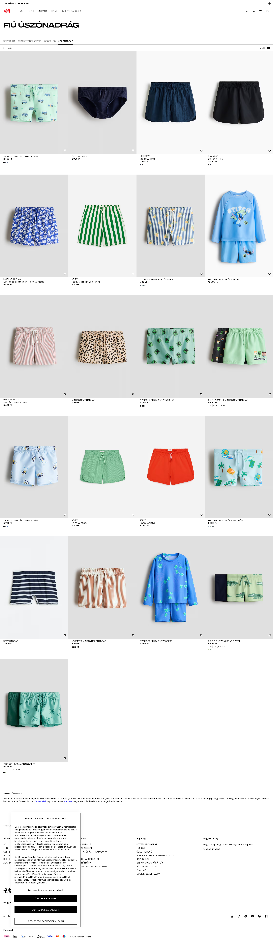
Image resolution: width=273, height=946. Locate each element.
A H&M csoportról (81, 848)
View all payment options (80, 937)
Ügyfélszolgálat (146, 844)
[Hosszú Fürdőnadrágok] (102, 226)
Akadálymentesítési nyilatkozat (89, 866)
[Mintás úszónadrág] (34, 346)
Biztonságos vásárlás (150, 863)
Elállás (141, 870)
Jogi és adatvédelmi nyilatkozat (156, 855)
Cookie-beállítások (148, 874)
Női (21, 11)
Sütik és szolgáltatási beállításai (46, 921)
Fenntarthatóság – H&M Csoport (90, 852)
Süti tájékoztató (146, 866)
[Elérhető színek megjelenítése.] (141, 165)
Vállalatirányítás (81, 863)
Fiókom (140, 848)
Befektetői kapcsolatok (85, 859)
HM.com (7, 825)
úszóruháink (40, 801)
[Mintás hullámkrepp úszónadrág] (34, 226)
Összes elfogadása (45, 898)
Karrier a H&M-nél (81, 844)
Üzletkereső (144, 852)
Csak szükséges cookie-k (45, 910)
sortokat (68, 801)
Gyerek (42, 11)
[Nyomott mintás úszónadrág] (34, 102)
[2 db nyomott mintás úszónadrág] (239, 346)
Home (54, 11)
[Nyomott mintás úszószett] (239, 226)
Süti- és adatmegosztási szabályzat (45, 890)
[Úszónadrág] (102, 102)
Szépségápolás (71, 11)
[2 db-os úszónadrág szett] (239, 587)
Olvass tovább (211, 849)
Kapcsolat (142, 859)
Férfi (31, 11)
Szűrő (262, 48)
